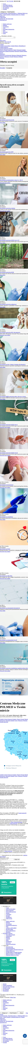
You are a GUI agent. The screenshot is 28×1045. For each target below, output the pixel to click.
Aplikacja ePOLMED (11, 928)
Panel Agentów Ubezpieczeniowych (14, 949)
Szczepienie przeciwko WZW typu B (9, 452)
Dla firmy (8, 932)
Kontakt (5, 9)
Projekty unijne (6, 988)
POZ (4, 30)
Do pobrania (6, 7)
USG (4, 28)
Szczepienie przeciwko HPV (7, 152)
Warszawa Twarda (8, 56)
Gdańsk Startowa (4, 47)
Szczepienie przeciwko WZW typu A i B (9, 240)
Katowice (6, 48)
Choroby (8, 938)
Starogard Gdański (21, 50)
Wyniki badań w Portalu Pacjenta (14, 952)
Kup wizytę (3, 40)
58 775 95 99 (10, 1)
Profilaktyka (9, 941)
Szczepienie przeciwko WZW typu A (9, 424)
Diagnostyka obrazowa (11, 925)
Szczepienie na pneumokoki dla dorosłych (10, 608)
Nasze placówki (10, 910)
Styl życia (8, 942)
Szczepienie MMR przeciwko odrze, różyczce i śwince (13, 396)
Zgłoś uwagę (9, 918)
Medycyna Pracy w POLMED (13, 953)
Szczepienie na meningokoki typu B (8, 640)
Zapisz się (17, 859)
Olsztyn (2, 50)
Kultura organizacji (7, 985)
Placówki (5, 32)
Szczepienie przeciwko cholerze (7, 208)
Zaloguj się (3, 11)
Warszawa (2, 54)
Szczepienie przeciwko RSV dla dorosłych (10, 332)
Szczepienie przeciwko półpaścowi (8, 304)
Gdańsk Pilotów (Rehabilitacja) (18, 46)
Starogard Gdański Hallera (20, 51)
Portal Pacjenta (10, 11)
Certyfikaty (8, 914)
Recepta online (9, 929)
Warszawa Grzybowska (5, 55)
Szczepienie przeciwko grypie (7, 119)
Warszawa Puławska (16, 55)
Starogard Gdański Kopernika (7, 51)
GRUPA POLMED (10, 909)
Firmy (4, 33)
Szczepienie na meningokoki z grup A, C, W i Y (11, 180)
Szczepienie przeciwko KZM (7, 272)
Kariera (7, 913)
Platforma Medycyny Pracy (12, 955)
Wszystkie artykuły (10, 934)
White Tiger (13, 997)
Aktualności (9, 936)
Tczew (1, 52)
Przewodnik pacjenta (11, 911)
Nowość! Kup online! (5, 182)
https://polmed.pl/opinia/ (16, 822)
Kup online (2, 122)
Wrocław (2, 58)
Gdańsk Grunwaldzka (5, 46)
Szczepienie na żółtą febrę (6, 575)
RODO (4, 984)
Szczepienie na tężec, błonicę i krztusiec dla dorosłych (12, 364)
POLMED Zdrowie (7, 5)
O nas (4, 3)
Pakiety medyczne (7, 24)
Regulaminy (6, 990)
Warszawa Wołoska (18, 56)
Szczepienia (6, 26)
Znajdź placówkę (4, 722)
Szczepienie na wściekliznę (6, 516)
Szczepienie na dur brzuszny (6, 484)
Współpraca (9, 917)
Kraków (11, 48)
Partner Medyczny (10, 951)
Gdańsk (2, 44)
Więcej (21, 1013)
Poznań (5, 50)
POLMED (2, 68)
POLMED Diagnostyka (8, 29)
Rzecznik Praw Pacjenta (8, 986)
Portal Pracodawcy (10, 948)
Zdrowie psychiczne (11, 944)
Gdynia (2, 48)
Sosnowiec (10, 50)
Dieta (7, 940)
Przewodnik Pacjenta (8, 6)
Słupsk (14, 50)
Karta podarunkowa (10, 930)
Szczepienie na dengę (5, 549)
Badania (5, 25)
